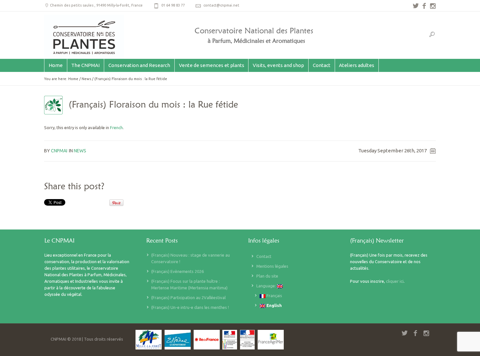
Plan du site (267, 276)
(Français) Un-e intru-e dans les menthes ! (190, 307)
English (273, 305)
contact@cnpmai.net (221, 5)
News (86, 79)
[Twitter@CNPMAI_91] (415, 6)
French (116, 127)
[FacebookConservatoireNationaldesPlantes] (424, 6)
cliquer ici (395, 281)
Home (73, 79)
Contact (263, 256)
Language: (266, 285)
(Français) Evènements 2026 (177, 271)
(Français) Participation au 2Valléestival (188, 297)
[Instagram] (432, 6)
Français (273, 295)
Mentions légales (272, 266)
